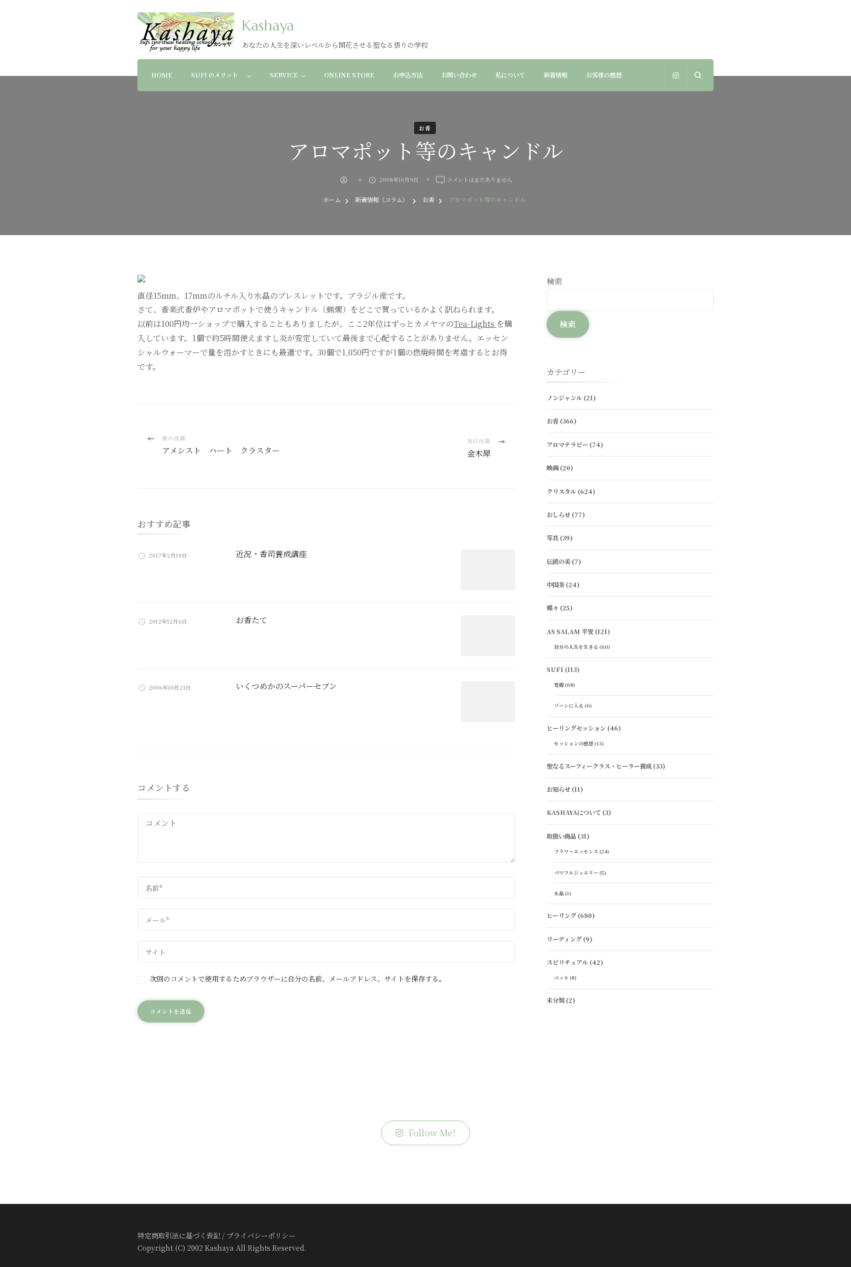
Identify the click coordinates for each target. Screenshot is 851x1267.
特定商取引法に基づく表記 (178, 1235)
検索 (554, 281)
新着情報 (555, 74)
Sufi (555, 669)
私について (510, 74)
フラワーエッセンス (576, 851)
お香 (425, 128)
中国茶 (555, 584)
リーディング (564, 939)
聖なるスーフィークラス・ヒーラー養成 (599, 766)
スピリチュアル (567, 962)
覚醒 (559, 684)
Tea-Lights (475, 323)
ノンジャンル (564, 397)
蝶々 (552, 607)
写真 (552, 537)
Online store (349, 74)
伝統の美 (558, 561)
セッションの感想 (573, 743)
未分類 (555, 1000)
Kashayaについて (574, 812)
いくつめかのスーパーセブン (286, 686)
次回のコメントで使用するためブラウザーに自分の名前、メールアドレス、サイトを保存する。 (298, 979)
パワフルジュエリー (576, 872)
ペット (561, 977)
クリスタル (561, 491)
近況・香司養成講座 (271, 554)
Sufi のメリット (217, 74)
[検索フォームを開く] (698, 75)
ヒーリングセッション (576, 728)
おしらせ (558, 514)
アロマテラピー (567, 444)
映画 (552, 467)
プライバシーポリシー (261, 1235)
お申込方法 (408, 74)
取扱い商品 (561, 836)
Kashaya (268, 25)
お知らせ (558, 789)
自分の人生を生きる (576, 646)
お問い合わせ (459, 74)
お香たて (251, 620)
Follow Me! (432, 1132)
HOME (161, 74)
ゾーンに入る (569, 705)
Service (284, 74)
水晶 (559, 893)
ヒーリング (561, 915)
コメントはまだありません (479, 180)
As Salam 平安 (570, 631)
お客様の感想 (604, 74)
